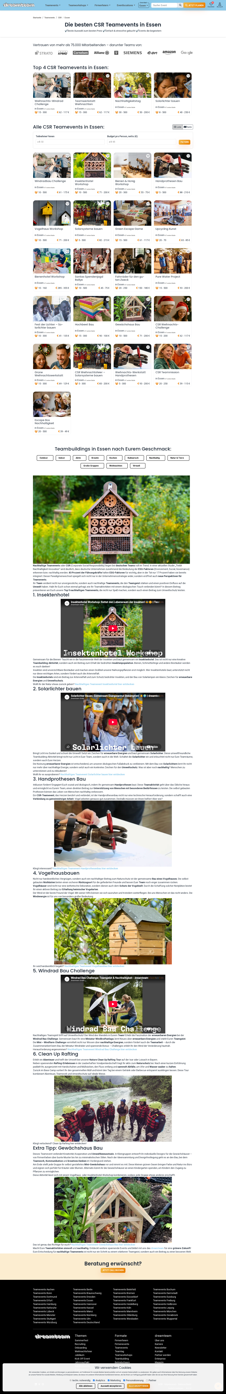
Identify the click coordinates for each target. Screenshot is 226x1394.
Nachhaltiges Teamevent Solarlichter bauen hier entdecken (92, 774)
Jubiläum (79, 1355)
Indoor (62, 458)
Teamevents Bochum (164, 1289)
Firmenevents (122, 1344)
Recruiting (80, 1344)
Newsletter (160, 1347)
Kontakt (159, 1351)
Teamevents (51, 5)
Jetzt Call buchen (113, 1270)
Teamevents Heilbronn (165, 1304)
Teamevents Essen (83, 1300)
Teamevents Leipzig (163, 1307)
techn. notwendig (81, 1380)
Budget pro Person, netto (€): (122, 136)
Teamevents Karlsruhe (44, 1307)
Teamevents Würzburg (45, 1322)
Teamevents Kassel (83, 1307)
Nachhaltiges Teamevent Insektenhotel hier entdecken (104, 684)
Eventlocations (125, 5)
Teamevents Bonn (42, 1293)
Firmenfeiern (101, 5)
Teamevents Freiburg (164, 1300)
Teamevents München (164, 1311)
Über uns (159, 1340)
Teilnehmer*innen (45, 136)
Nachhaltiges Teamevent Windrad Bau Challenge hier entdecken (102, 1049)
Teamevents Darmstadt (165, 1293)
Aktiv (78, 458)
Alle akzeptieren (138, 1386)
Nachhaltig (154, 458)
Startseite (37, 18)
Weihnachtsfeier (83, 1351)
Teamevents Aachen (43, 1289)
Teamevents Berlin (82, 1289)
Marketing (115, 1380)
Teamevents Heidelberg (125, 1304)
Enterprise (160, 1358)
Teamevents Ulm (82, 1318)
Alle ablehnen (85, 1386)
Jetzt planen (196, 5)
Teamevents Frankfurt (124, 1300)
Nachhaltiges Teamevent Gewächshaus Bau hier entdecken (103, 1244)
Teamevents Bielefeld (124, 1289)
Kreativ (95, 458)
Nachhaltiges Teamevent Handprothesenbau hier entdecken (85, 868)
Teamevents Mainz (83, 1311)
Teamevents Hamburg (44, 1304)
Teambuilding (122, 1358)
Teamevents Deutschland (86, 1322)
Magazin (159, 1362)
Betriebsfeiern (122, 1362)
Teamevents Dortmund (45, 1296)
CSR (60, 18)
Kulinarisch (133, 458)
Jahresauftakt (82, 1362)
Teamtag (119, 1351)
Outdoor (44, 458)
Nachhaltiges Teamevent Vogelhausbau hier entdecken (94, 966)
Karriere (159, 1344)
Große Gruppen (91, 465)
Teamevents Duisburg (164, 1296)
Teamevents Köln (122, 1307)
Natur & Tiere (177, 458)
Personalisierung (134, 1380)
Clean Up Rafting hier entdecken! (69, 1143)
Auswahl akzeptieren (111, 1386)
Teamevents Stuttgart (44, 1318)
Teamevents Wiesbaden (125, 1318)
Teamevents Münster (44, 1315)
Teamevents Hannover (85, 1304)
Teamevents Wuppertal (165, 1318)
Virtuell (136, 465)
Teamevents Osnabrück (165, 1315)
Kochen (113, 458)
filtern (185, 142)
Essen (143, 5)
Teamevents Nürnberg (84, 1315)
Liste (178, 127)
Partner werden (163, 1355)
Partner (152, 1380)
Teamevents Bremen (124, 1293)
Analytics (100, 1380)
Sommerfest (81, 1340)
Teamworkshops (77, 5)
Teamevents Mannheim (125, 1311)
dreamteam (157, 1248)
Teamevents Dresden (84, 1296)
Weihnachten (116, 465)
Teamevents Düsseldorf (125, 1296)
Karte (189, 127)
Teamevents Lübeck (43, 1311)
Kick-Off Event (82, 1358)
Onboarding (81, 1347)
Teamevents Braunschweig (87, 1293)
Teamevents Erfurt (42, 1300)
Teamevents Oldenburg (125, 1315)
